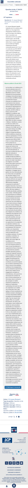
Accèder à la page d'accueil (2, 1)
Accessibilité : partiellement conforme (17, 478)
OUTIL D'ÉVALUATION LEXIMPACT (13, 474)
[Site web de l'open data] (14, 450)
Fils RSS (15, 479)
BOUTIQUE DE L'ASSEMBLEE (13, 467)
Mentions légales (5, 478)
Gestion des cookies (21, 479)
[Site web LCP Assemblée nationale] (14, 440)
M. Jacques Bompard (14, 399)
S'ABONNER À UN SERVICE (13, 472)
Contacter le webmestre (8, 479)
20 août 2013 (18, 412)
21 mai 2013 (18, 410)
